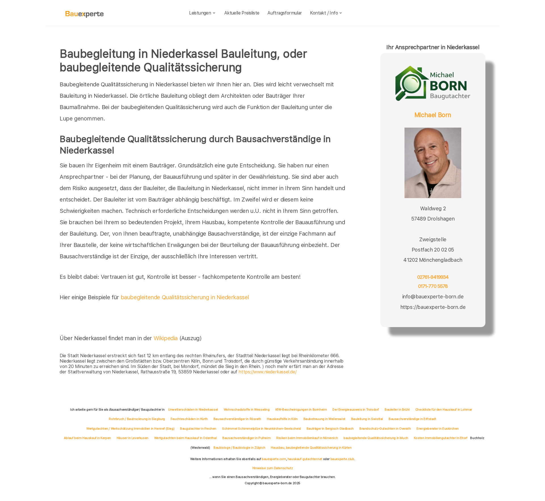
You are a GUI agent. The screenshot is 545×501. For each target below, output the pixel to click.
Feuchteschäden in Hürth (189, 419)
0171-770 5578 (433, 286)
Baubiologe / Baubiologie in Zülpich (239, 448)
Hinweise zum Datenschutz (272, 468)
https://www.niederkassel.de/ (267, 372)
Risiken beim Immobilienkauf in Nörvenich (307, 438)
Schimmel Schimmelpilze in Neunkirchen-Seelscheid (261, 429)
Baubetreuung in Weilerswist (324, 419)
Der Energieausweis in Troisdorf (355, 409)
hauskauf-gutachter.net (305, 459)
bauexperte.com (274, 459)
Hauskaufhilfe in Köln (282, 419)
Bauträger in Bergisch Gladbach (330, 429)
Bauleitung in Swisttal (367, 419)
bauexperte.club (342, 459)
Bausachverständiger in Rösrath (237, 419)
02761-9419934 (433, 277)
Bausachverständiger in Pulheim (246, 438)
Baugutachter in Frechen (198, 429)
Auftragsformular (284, 13)
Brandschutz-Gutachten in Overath (385, 429)
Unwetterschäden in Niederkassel (193, 409)
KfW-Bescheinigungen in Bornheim (301, 409)
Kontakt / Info (324, 13)
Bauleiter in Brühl (397, 409)
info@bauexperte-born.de (433, 297)
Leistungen (200, 13)
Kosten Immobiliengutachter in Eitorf (441, 438)
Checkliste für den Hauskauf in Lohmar (443, 409)
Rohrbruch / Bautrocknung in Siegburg (137, 419)
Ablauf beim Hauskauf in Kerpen (87, 438)
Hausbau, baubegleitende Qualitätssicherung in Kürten (311, 448)
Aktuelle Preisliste (241, 13)
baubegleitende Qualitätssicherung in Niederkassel (185, 297)
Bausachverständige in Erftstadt (412, 419)
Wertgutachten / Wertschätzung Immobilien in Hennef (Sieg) (130, 429)
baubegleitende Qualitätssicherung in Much (375, 438)
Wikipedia (166, 338)
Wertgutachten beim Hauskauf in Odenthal (185, 438)
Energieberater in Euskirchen (437, 429)
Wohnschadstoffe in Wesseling (247, 409)
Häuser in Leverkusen (132, 438)
